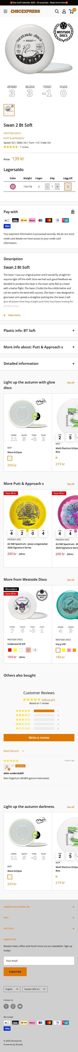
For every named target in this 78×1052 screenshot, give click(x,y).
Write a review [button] (39, 738)
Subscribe (15, 971)
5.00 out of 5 (48, 699)
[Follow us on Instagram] (13, 1006)
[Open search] (57, 11)
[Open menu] (5, 11)
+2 (35, 649)
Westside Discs (12, 133)
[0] (71, 11)
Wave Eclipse (14, 452)
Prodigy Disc (14, 539)
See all (70, 382)
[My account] (64, 11)
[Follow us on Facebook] (6, 1006)
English (9, 989)
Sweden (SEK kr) (31, 989)
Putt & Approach (14, 138)
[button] (23, 711)
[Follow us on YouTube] (19, 1006)
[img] (11, 760)
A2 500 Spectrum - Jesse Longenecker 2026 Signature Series (27, 545)
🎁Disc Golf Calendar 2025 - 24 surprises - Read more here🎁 (39, 2)
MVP (9, 447)
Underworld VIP (16, 644)
